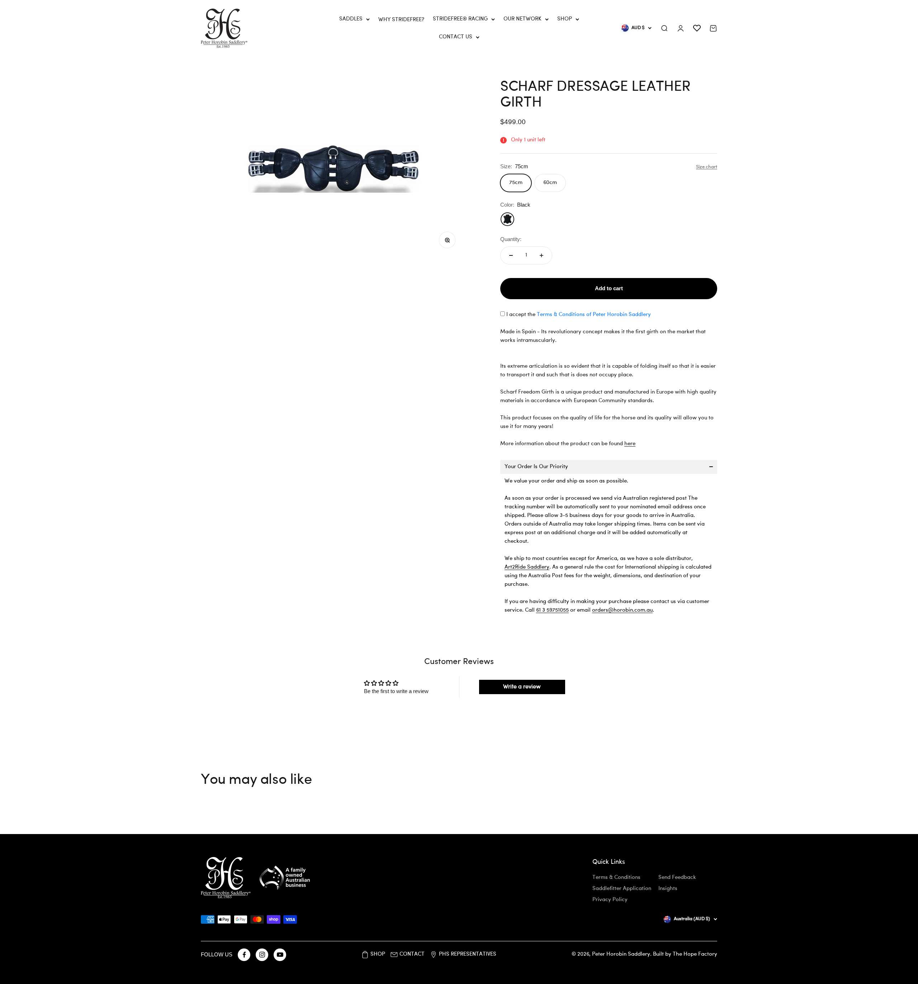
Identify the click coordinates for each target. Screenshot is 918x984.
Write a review (522, 687)
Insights (667, 888)
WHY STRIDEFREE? (401, 20)
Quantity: (510, 239)
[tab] (608, 467)
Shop (377, 954)
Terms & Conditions (616, 877)
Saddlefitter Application (621, 888)
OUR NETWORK (522, 19)
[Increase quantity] (541, 255)
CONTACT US (455, 37)
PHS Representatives (467, 954)
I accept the (578, 314)
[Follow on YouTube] (280, 954)
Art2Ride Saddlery (527, 567)
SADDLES (351, 19)
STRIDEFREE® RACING (460, 19)
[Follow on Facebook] (244, 954)
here (629, 444)
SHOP (564, 19)
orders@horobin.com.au (622, 610)
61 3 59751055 (552, 610)
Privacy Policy (610, 900)
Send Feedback (677, 877)
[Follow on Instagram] (262, 954)
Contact (412, 954)
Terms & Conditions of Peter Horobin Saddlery (594, 314)
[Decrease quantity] (511, 255)
